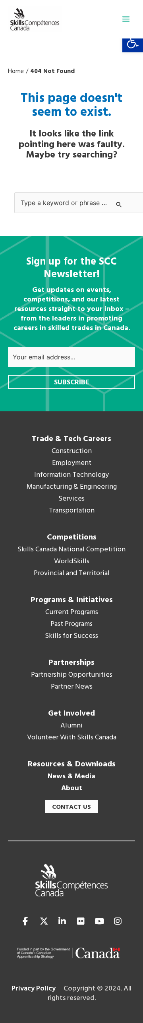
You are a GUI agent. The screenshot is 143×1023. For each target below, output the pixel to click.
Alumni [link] (71, 725)
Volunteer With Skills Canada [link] (71, 737)
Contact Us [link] (71, 807)
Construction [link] (72, 451)
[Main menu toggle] (126, 19)
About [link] (71, 788)
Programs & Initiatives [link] (72, 600)
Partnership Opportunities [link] (71, 675)
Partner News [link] (72, 687)
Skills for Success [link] (71, 636)
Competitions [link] (72, 537)
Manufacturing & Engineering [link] (72, 487)
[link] (132, 42)
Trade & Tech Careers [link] (71, 439)
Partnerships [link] (71, 663)
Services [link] (71, 499)
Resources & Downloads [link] (72, 764)
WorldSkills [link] (71, 561)
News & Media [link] (71, 776)
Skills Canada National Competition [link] (71, 549)
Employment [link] (71, 463)
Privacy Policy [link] (34, 988)
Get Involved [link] (71, 714)
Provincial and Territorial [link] (72, 573)
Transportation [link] (72, 510)
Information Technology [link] (71, 475)
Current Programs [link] (71, 612)
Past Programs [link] (71, 624)
